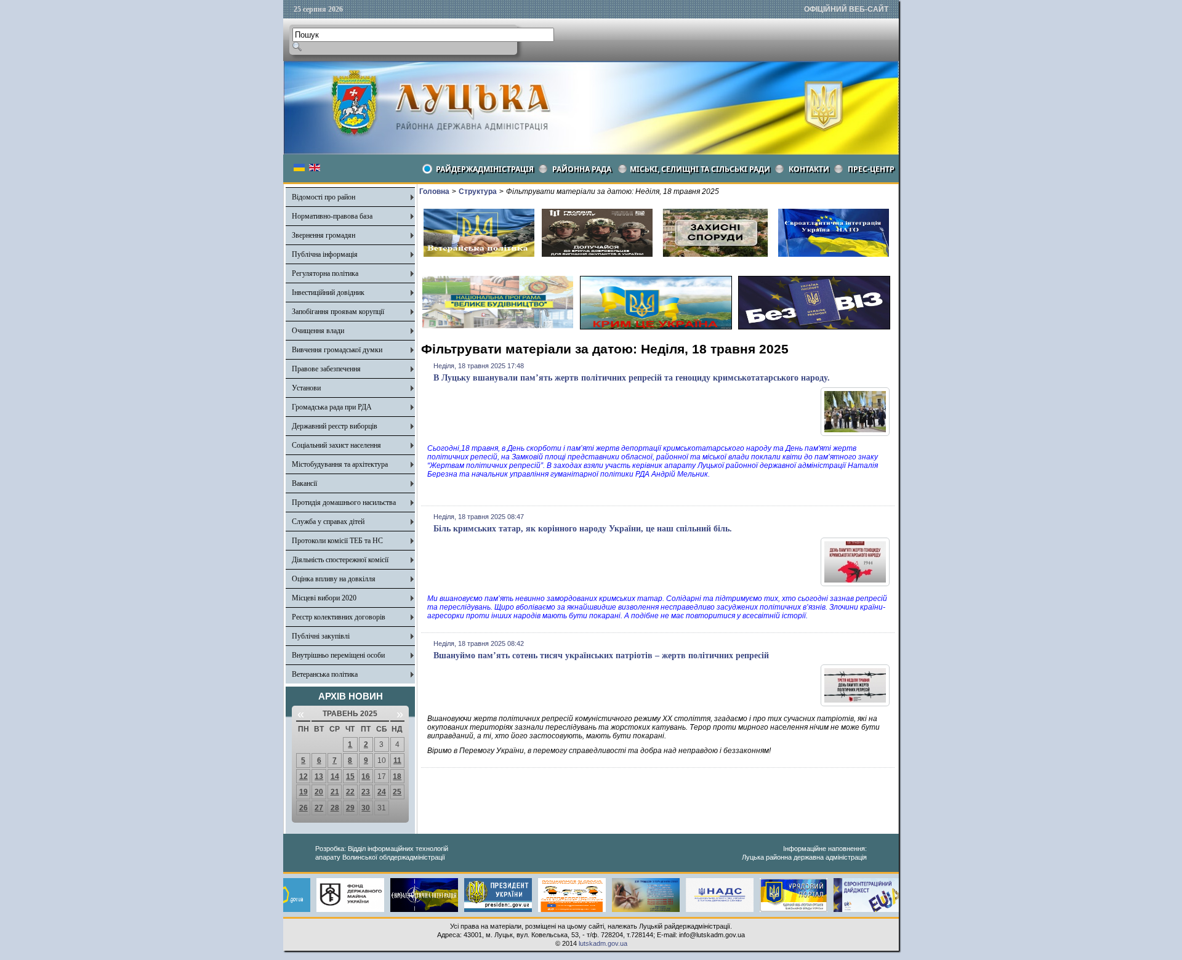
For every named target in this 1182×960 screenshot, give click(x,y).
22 (350, 792)
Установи (306, 388)
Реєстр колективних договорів (338, 617)
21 (335, 792)
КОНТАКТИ (809, 169)
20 (319, 792)
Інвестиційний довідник (328, 292)
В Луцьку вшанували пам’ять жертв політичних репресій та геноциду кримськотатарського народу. (631, 377)
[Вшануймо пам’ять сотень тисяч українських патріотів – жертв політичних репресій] (855, 704)
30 (365, 808)
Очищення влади (318, 330)
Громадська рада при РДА (332, 407)
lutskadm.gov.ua (603, 943)
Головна (434, 191)
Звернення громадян (323, 235)
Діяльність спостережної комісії (340, 559)
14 (335, 776)
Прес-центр (871, 169)
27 (319, 808)
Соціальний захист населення (336, 445)
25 (397, 792)
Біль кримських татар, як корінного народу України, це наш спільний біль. (582, 528)
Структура (478, 191)
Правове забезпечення (326, 369)
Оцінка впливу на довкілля (334, 579)
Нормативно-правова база (332, 216)
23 (365, 792)
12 (303, 776)
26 (303, 808)
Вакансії (304, 483)
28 (335, 808)
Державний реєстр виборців (334, 426)
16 (365, 776)
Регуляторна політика (325, 273)
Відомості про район (323, 197)
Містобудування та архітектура (340, 464)
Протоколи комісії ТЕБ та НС (337, 540)
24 (381, 792)
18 (397, 776)
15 (350, 776)
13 (319, 776)
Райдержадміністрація (485, 169)
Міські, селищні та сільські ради (700, 169)
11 (397, 760)
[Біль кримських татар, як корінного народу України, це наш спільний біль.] (855, 583)
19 (303, 792)
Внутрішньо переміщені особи (338, 655)
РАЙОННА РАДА (581, 169)
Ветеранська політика (325, 674)
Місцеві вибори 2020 (324, 598)
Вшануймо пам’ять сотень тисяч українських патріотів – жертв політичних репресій (601, 655)
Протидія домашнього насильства (344, 502)
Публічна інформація (325, 254)
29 (350, 808)
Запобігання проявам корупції (338, 311)
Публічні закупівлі (321, 636)
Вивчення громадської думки (337, 349)
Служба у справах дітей (328, 521)
